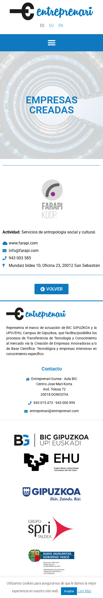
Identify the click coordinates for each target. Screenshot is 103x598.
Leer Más (84, 591)
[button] (51, 43)
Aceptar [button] (69, 591)
